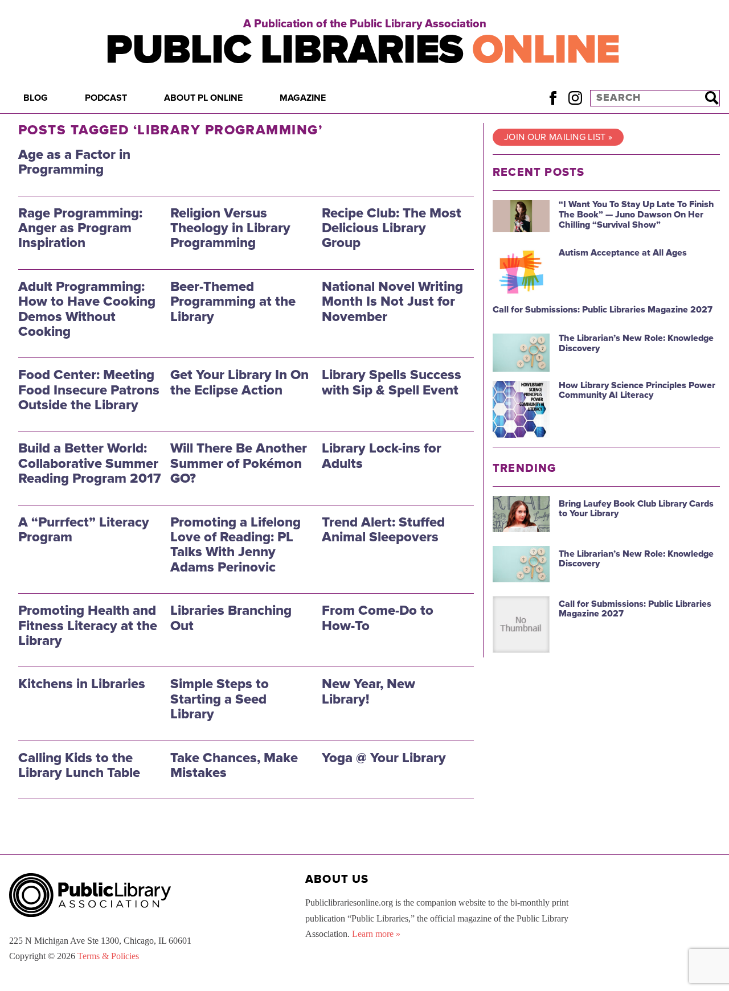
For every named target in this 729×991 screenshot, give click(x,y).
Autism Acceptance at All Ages (623, 252)
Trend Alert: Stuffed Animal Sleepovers (383, 529)
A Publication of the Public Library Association (364, 24)
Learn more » (376, 934)
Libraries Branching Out (231, 618)
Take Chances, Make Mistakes (234, 765)
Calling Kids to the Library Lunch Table (79, 765)
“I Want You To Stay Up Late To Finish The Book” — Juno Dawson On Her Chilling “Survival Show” (636, 214)
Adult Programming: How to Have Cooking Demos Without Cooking (86, 309)
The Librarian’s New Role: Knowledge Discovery (636, 343)
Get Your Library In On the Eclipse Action (239, 382)
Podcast (106, 98)
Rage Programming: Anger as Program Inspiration (80, 228)
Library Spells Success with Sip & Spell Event (391, 382)
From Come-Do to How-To (377, 618)
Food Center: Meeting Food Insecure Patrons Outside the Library (88, 390)
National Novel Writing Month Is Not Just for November (392, 301)
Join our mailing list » (558, 137)
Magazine (303, 98)
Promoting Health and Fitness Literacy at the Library (87, 625)
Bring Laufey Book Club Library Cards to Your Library (636, 509)
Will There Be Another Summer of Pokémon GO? (238, 463)
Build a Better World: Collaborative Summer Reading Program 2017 (89, 463)
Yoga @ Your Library (384, 758)
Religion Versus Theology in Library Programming (230, 228)
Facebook (553, 98)
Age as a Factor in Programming (74, 162)
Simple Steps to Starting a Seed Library (219, 699)
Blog (35, 98)
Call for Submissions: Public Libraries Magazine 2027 (602, 309)
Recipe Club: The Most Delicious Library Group (391, 228)
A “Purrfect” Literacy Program (83, 529)
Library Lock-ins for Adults (381, 455)
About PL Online (203, 98)
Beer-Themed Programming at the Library (233, 301)
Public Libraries (362, 50)
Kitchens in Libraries (81, 684)
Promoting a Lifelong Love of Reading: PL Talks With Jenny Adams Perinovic (235, 544)
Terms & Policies (108, 956)
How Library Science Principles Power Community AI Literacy (637, 390)
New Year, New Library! (368, 691)
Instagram (575, 98)
